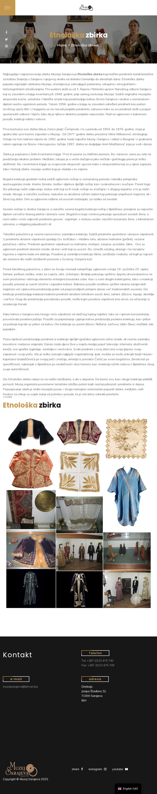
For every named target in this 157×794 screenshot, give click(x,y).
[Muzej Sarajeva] (86, 8)
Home (62, 45)
